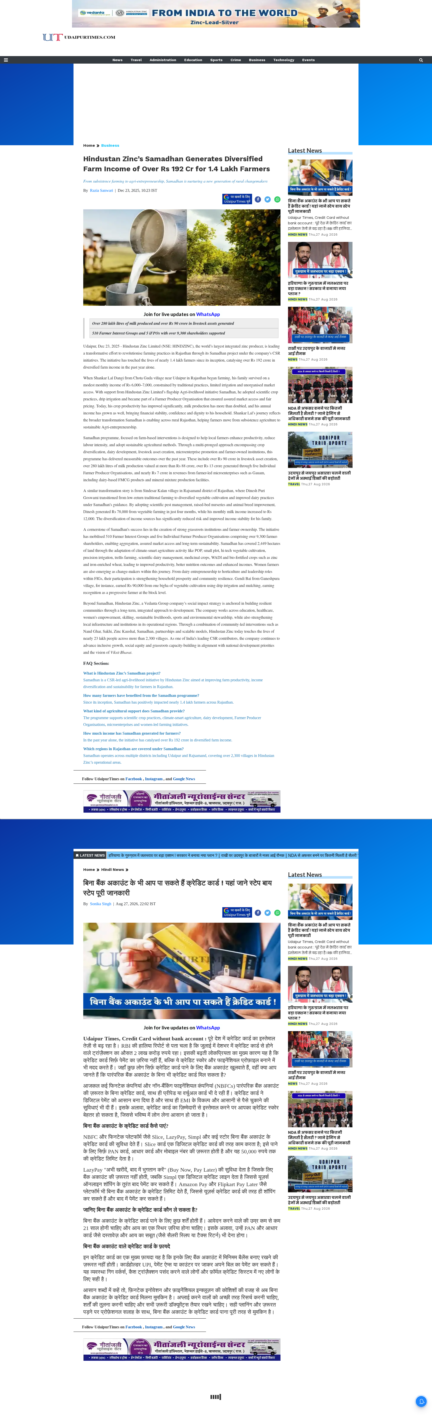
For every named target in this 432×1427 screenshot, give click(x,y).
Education (193, 60)
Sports (216, 60)
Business (257, 60)
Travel (136, 60)
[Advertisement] (216, 99)
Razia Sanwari (101, 190)
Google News (184, 779)
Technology (283, 60)
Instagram (153, 779)
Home (89, 145)
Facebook (134, 779)
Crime (235, 60)
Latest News (305, 150)
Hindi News (112, 869)
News (117, 60)
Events (308, 60)
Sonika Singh (100, 904)
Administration (163, 60)
